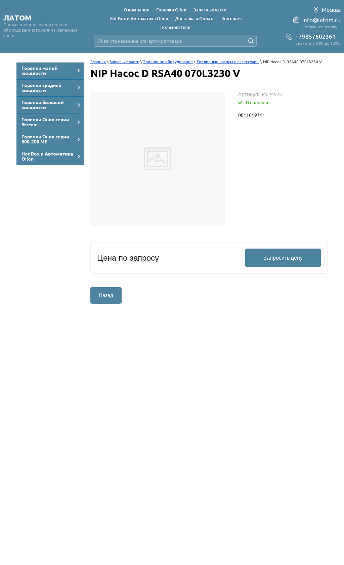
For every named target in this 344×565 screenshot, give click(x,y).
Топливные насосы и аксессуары (228, 61)
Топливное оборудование (168, 61)
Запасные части (124, 61)
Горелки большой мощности (43, 105)
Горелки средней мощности (41, 88)
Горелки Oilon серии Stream (45, 122)
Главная (98, 61)
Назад (106, 295)
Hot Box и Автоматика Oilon (47, 156)
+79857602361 (315, 36)
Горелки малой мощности (40, 71)
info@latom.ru (321, 20)
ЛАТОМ (17, 18)
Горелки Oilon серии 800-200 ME (45, 139)
